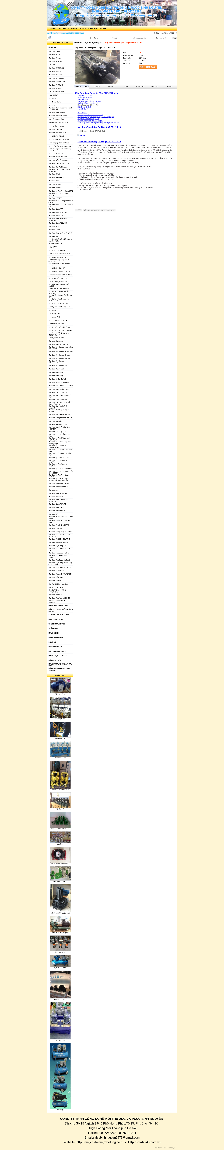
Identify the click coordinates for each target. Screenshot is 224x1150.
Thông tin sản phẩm (82, 87)
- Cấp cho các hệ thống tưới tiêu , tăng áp (90, 121)
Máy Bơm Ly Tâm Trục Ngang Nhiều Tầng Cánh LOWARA (58, 480)
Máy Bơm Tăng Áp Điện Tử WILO (60, 233)
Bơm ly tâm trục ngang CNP (58, 303)
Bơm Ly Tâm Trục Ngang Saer (59, 307)
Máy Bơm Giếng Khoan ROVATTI (60, 418)
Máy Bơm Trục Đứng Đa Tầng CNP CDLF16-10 (96, 93)
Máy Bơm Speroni (54, 58)
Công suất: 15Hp (83, 99)
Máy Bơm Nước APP (55, 209)
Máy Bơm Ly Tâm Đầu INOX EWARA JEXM (58, 446)
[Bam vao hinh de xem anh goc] (97, 84)
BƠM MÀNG (52, 65)
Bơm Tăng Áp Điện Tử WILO (58, 139)
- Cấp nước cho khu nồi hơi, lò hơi (88, 119)
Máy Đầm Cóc (60, 952)
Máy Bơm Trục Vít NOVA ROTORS (60, 574)
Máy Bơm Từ (60, 809)
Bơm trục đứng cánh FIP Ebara (59, 327)
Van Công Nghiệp (60, 719)
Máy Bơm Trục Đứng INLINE (58, 553)
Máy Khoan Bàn (60, 758)
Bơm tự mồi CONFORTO (57, 324)
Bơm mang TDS (54, 317)
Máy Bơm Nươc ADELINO (57, 223)
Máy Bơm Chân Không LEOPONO (60, 386)
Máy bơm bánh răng (55, 372)
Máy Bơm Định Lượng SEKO (58, 365)
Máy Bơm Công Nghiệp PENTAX (60, 164)
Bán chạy (111, 87)
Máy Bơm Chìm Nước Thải (57, 400)
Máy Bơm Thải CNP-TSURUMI (59, 539)
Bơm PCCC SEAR (60, 999)
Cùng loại (96, 87)
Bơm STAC (52, 105)
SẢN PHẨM (72, 29)
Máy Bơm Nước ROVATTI (57, 504)
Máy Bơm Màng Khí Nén (60, 790)
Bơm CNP (52, 98)
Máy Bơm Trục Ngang (56, 571)
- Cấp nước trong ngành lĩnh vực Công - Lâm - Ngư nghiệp (96, 117)
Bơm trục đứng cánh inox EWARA (60, 330)
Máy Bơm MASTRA (55, 198)
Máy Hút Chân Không (56, 119)
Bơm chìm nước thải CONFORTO (60, 275)
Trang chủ (52, 29)
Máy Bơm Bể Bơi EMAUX (57, 379)
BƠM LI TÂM (52, 247)
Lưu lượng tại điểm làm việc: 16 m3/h (89, 101)
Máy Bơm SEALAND (55, 61)
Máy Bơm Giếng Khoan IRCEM (59, 414)
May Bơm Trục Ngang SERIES (59, 598)
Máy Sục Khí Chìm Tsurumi (60, 913)
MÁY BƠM (78, 43)
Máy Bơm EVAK (54, 174)
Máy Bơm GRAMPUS (56, 177)
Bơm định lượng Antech (56, 250)
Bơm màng (52, 310)
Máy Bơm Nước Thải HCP (57, 511)
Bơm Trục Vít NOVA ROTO (60, 829)
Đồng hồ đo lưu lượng (56, 126)
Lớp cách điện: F (83, 109)
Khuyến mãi (140, 87)
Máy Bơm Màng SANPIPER (58, 487)
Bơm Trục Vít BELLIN (55, 153)
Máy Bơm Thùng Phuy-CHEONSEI (60, 532)
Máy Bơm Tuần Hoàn (56, 577)
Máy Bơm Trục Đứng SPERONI (59, 567)
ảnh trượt (60, 1110)
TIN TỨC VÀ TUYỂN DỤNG (89, 29)
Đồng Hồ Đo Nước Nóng (60, 864)
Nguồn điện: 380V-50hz (85, 97)
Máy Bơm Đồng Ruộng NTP (58, 344)
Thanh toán (155, 87)
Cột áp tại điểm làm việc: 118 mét (88, 103)
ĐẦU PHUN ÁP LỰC (55, 244)
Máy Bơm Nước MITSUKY (57, 116)
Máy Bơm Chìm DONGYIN (57, 393)
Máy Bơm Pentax (54, 55)
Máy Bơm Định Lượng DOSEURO (60, 352)
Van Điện (60, 844)
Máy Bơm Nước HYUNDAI (57, 493)
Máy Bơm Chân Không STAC (58, 389)
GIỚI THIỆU (62, 29)
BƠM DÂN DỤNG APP (56, 92)
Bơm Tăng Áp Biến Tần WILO (58, 143)
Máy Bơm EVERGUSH (56, 68)
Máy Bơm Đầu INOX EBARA (58, 157)
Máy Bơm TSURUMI (55, 85)
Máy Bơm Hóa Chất (55, 75)
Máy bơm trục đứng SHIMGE (58, 542)
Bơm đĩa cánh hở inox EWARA (59, 254)
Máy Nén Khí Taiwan (60, 968)
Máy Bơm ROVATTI (60, 881)
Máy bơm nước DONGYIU (57, 212)
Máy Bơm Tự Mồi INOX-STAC (58, 525)
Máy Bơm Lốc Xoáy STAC (57, 432)
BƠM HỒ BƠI (53, 95)
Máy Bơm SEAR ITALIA (56, 82)
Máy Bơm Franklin (54, 71)
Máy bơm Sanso (54, 230)
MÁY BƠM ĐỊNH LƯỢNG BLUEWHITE (57, 591)
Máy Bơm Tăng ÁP (55, 528)
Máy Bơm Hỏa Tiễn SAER (57, 425)
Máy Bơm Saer (53, 226)
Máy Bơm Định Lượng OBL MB (59, 358)
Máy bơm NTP (53, 514)
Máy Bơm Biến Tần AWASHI (58, 160)
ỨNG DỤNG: (82, 113)
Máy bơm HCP (53, 181)
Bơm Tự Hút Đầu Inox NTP (57, 320)
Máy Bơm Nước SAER (56, 507)
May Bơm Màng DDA (55, 595)
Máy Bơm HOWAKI (55, 88)
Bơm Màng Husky (54, 102)
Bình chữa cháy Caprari (60, 933)
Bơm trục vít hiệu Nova (56, 338)
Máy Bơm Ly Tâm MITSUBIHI (58, 458)
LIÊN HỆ (103, 29)
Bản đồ (169, 87)
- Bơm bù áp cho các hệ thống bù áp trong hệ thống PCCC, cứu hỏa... (99, 123)
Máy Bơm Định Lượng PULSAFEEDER (56, 362)
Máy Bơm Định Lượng (56, 78)
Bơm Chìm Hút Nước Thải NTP (59, 271)
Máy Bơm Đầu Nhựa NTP (57, 369)
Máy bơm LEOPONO (55, 188)
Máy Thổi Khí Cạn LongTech (58, 584)
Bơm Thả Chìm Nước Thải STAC (59, 146)
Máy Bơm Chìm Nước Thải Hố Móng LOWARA (59, 403)
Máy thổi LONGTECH (56, 587)
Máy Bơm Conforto (55, 129)
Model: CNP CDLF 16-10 (86, 95)
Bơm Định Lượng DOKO (57, 257)
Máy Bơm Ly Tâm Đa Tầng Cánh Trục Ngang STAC (60, 443)
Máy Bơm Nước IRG (55, 497)
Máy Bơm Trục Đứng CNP (57, 546)
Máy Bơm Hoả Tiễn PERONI (58, 133)
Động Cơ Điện (60, 694)
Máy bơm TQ (53, 236)
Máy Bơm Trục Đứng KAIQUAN (59, 560)
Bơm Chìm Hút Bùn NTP (57, 268)
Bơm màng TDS (54, 314)
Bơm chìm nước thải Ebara (57, 278)
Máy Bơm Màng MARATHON (58, 483)
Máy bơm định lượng (55, 341)
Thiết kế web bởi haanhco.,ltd (165, 1148)
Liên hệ (125, 87)
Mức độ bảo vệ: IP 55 (84, 107)
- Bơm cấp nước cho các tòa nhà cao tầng (90, 115)
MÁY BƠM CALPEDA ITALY (58, 123)
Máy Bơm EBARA (54, 51)
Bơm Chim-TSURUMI (56, 136)
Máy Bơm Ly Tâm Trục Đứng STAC (60, 191)
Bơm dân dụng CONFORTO (58, 282)
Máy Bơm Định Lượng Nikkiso (59, 355)
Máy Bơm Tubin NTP (55, 581)
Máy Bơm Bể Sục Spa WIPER (58, 382)
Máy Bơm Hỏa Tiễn (55, 421)
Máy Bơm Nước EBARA (56, 112)
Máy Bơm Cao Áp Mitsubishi (58, 167)
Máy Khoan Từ (60, 738)
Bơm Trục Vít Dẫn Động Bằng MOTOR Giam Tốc (58, 334)
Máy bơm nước (53, 490)
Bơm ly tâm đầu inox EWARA (58, 289)
